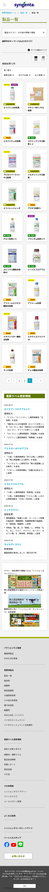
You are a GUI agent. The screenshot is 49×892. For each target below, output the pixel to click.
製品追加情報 (10, 759)
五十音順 (38, 75)
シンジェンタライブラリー (15, 791)
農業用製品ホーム (9, 12)
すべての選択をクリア (39, 50)
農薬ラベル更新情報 (12, 739)
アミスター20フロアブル (16, 448)
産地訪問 (8, 769)
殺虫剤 (7, 680)
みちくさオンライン (12, 749)
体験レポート (10, 764)
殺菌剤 (7, 685)
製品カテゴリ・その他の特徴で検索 (19, 32)
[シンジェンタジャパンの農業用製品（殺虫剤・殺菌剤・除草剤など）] (24, 5)
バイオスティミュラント (14, 720)
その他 (7, 774)
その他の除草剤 (10, 700)
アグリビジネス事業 (12, 647)
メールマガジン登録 (12, 801)
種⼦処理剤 (9, 705)
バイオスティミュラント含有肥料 (18, 725)
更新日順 (7, 75)
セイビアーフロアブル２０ (17, 409)
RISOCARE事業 (10, 658)
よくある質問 (10, 815)
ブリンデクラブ (10, 796)
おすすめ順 (23, 75)
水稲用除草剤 (10, 695)
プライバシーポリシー (22, 876)
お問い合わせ (18, 856)
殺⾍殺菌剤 (9, 690)
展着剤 (7, 710)
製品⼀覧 (8, 675)
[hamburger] (4, 4)
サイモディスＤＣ (12, 544)
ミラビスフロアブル (14, 484)
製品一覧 (23, 12)
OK (24, 886)
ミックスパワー (11, 509)
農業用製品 (9, 653)
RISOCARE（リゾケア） (14, 715)
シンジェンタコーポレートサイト (18, 828)
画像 (35, 60)
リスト (43, 60)
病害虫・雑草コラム (12, 754)
